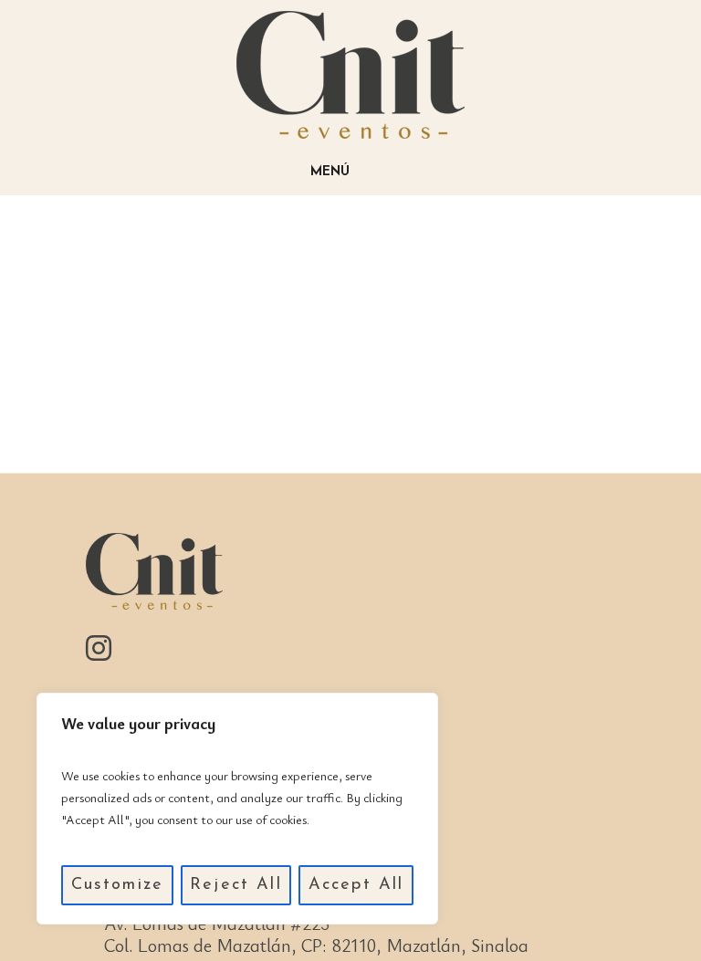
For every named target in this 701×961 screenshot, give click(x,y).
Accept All (356, 885)
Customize (117, 885)
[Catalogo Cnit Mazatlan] (350, 75)
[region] (237, 808)
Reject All (236, 885)
